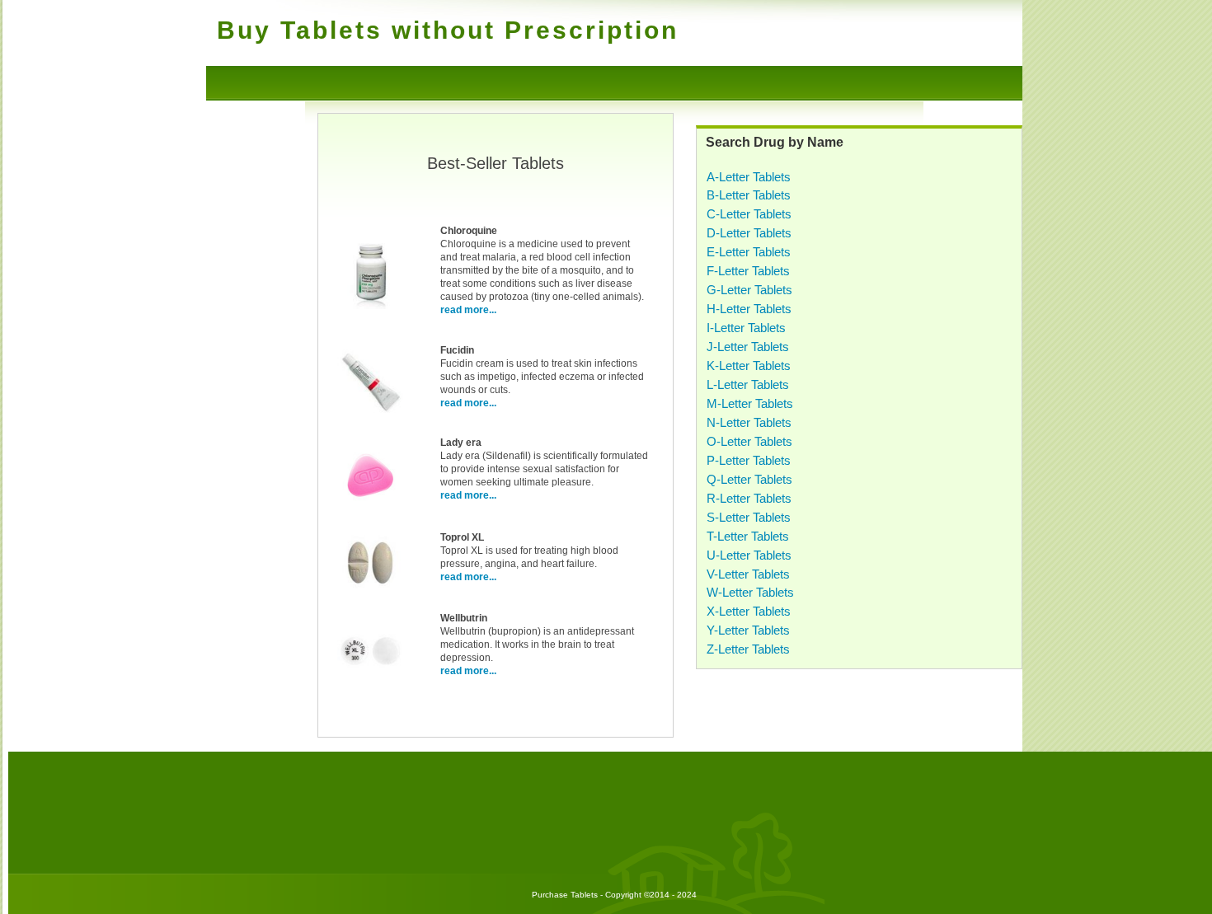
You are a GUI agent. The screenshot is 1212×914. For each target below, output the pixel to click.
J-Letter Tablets (748, 347)
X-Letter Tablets (749, 611)
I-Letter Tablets (746, 328)
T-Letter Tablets (748, 536)
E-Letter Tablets (749, 252)
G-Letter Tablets (749, 290)
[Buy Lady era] (370, 505)
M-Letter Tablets (750, 403)
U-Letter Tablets (749, 555)
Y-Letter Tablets (748, 630)
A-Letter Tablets (749, 177)
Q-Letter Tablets (749, 479)
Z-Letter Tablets (748, 649)
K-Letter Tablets (749, 366)
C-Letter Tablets (749, 214)
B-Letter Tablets (749, 195)
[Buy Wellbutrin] (370, 681)
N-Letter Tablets (749, 422)
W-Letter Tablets (750, 592)
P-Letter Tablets (749, 460)
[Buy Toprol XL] (370, 592)
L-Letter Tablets (748, 384)
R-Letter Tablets (749, 498)
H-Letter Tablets (749, 309)
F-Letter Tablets (748, 271)
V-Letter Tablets (748, 574)
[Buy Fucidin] (370, 412)
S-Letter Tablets (749, 517)
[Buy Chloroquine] (370, 306)
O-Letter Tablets (749, 441)
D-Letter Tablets (749, 233)
